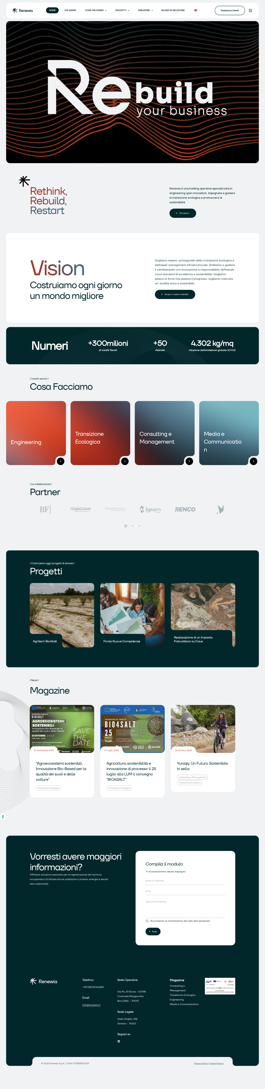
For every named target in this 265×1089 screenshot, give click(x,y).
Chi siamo (184, 213)
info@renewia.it (91, 1005)
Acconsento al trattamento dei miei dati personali (180, 920)
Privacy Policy (201, 1063)
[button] (125, 526)
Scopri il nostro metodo (176, 294)
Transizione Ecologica (49, 788)
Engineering (177, 999)
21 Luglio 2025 (111, 750)
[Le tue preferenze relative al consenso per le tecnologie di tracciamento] (3, 817)
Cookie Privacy (216, 1063)
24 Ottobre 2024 (183, 750)
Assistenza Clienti (230, 10)
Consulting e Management (192, 777)
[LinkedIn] (118, 1041)
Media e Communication (184, 1004)
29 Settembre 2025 (44, 750)
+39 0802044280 (93, 987)
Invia (154, 931)
